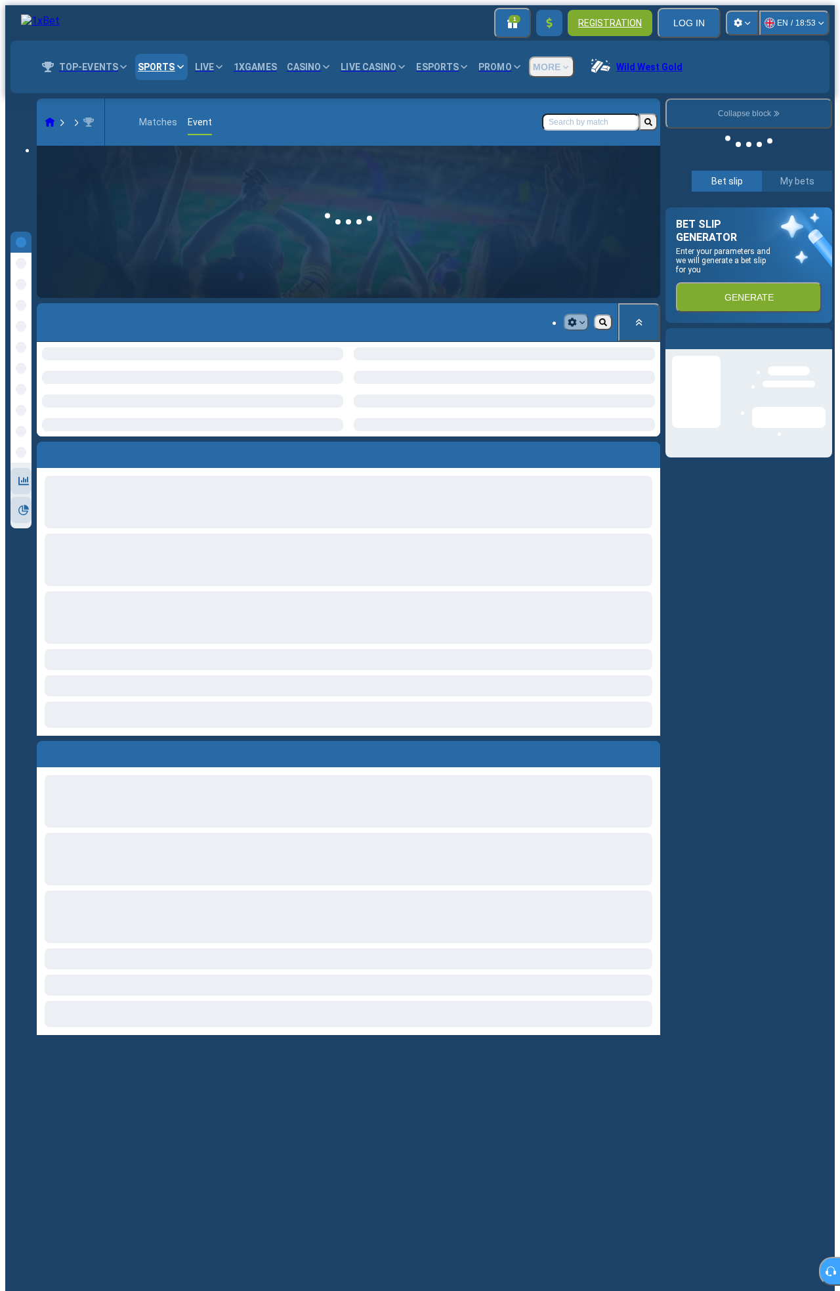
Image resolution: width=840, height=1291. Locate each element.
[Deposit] (549, 23)
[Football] (75, 122)
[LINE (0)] (50, 122)
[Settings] (742, 23)
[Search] (648, 122)
